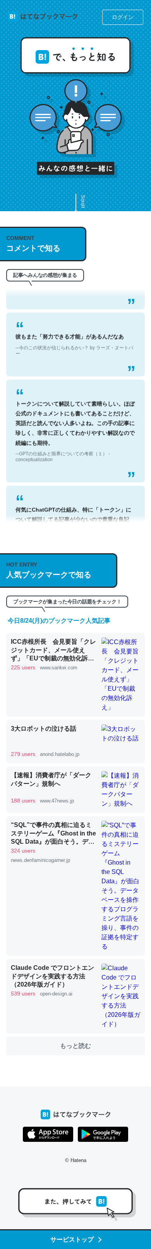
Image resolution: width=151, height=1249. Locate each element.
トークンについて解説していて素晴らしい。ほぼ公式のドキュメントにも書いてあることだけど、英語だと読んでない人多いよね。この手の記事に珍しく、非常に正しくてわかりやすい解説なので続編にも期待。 (75, 424)
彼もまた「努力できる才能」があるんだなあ (74, 337)
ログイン (123, 17)
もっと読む (75, 1045)
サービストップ (72, 1239)
